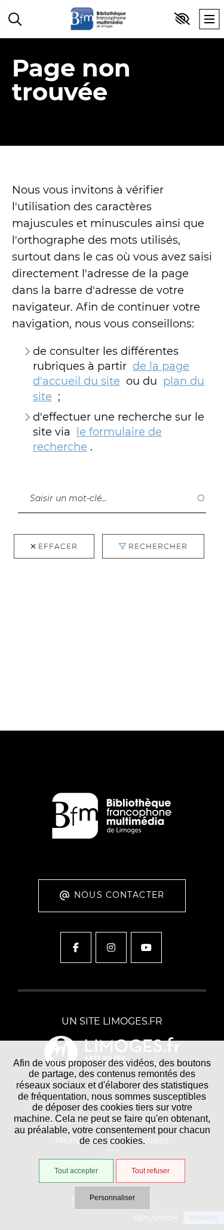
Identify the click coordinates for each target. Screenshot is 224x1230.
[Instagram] (111, 947)
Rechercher (47, 471)
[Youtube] (146, 947)
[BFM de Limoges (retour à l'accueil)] (112, 852)
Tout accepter (76, 1171)
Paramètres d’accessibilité (182, 19)
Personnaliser (112, 1198)
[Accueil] (98, 19)
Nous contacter (119, 894)
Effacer (58, 546)
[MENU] (209, 19)
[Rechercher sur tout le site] (15, 19)
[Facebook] (75, 947)
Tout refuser (150, 1171)
